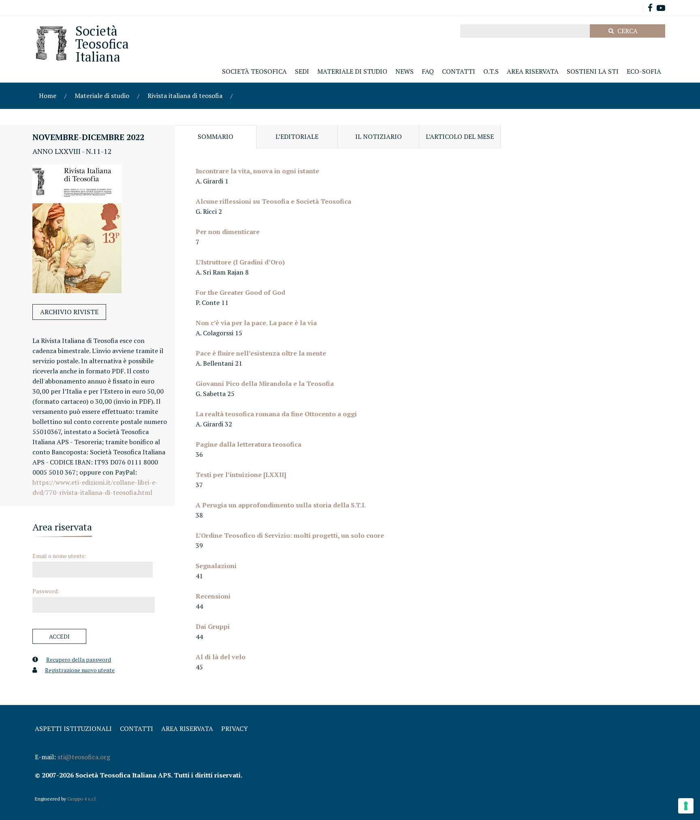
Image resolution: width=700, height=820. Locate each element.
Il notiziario (378, 136)
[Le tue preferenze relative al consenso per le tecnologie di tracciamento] (686, 806)
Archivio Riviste (69, 311)
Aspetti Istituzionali (73, 728)
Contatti (136, 728)
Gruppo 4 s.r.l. (82, 799)
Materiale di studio (102, 95)
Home (47, 95)
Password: (45, 591)
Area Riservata (187, 728)
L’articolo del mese (460, 136)
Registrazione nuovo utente (80, 670)
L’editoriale (296, 136)
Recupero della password (78, 659)
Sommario (215, 136)
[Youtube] (661, 9)
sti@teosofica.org (84, 756)
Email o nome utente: (59, 556)
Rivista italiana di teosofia (184, 95)
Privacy (234, 728)
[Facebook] (650, 9)
